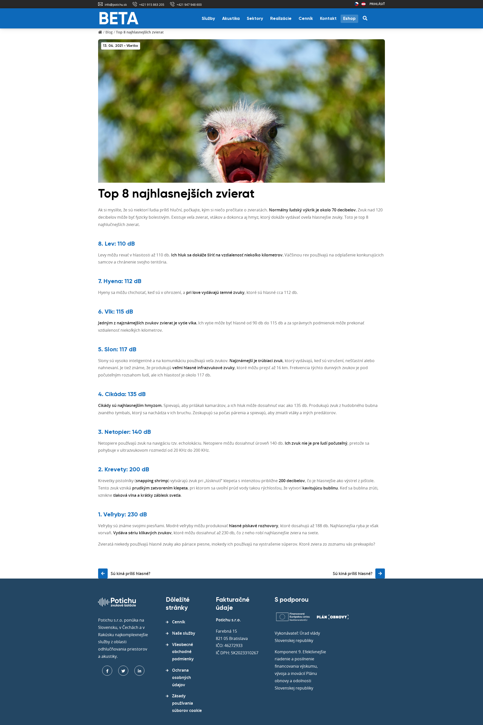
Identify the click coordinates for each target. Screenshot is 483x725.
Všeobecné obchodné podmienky (183, 652)
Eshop (349, 19)
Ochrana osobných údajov (181, 677)
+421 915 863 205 (151, 5)
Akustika (231, 19)
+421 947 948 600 (189, 5)
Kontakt (328, 19)
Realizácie (281, 19)
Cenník (306, 19)
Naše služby (183, 633)
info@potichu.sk (116, 5)
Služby (208, 19)
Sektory (255, 19)
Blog (109, 32)
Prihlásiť (377, 4)
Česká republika (356, 4)
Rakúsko (363, 4)
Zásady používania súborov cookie (187, 703)
